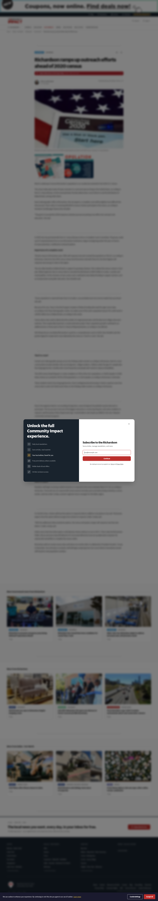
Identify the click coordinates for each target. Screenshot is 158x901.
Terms (112, 464)
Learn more (77, 897)
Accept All (149, 897)
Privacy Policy (119, 464)
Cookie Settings (135, 897)
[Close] (129, 424)
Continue (107, 459)
